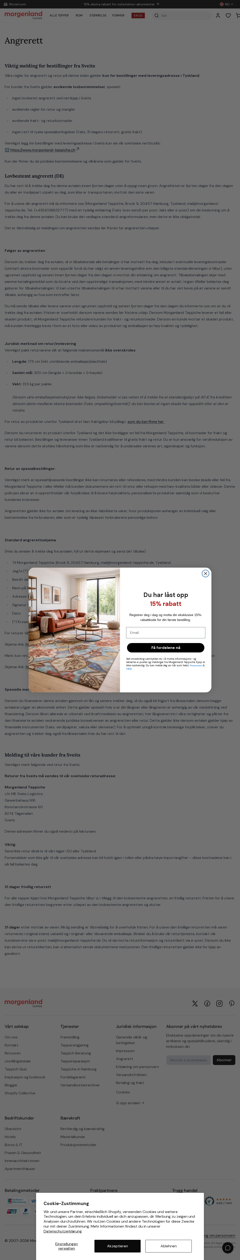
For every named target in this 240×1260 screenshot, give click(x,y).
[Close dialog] (205, 573)
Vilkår (129, 668)
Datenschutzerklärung (63, 1231)
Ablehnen (169, 1246)
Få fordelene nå (165, 647)
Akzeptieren (117, 1246)
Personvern (196, 665)
